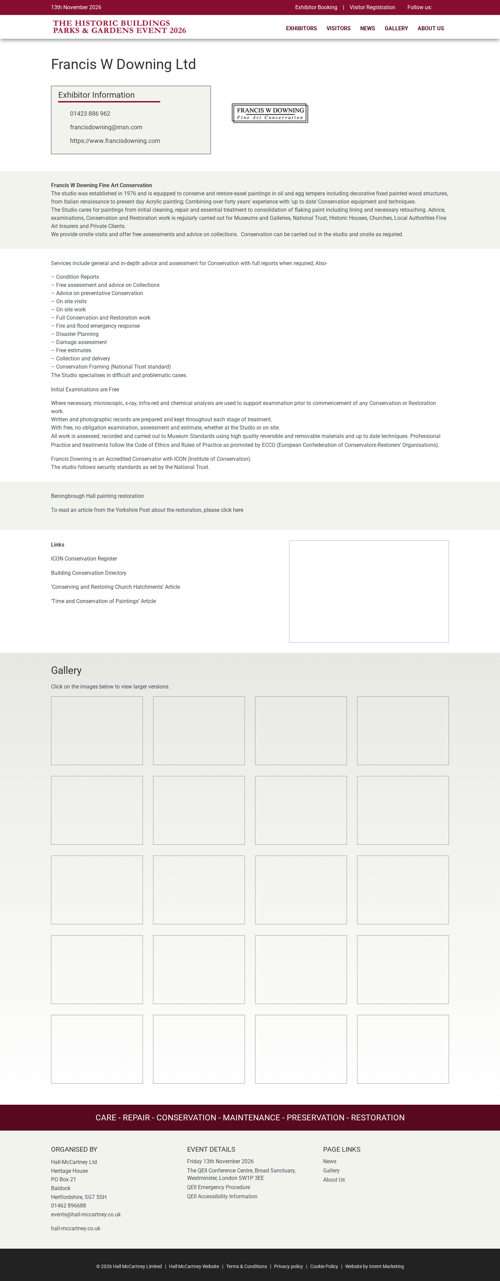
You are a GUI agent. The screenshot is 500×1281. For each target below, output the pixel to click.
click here (232, 510)
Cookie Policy (324, 1266)
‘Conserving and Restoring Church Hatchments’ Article (115, 587)
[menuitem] (301, 30)
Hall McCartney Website (194, 1266)
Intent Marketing (386, 1266)
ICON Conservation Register (84, 558)
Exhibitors (301, 28)
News (367, 28)
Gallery (396, 28)
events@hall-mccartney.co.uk (86, 1214)
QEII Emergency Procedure (218, 1187)
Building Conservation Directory (89, 573)
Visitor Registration (372, 7)
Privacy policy (288, 1266)
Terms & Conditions (246, 1266)
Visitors (339, 28)
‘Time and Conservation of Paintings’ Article (103, 601)
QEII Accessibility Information (222, 1196)
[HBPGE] (121, 26)
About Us (431, 28)
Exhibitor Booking (316, 7)
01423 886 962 (90, 113)
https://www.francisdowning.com (115, 140)
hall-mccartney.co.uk (75, 1228)
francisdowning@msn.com (106, 127)
